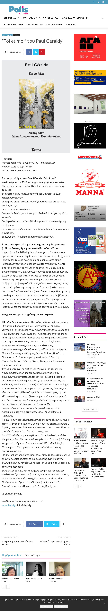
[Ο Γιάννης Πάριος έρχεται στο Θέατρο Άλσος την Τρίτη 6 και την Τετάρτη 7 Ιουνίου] (79, 347)
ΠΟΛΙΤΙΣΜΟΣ (28, 17)
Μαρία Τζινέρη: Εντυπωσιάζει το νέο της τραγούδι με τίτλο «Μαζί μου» (98, 447)
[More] (63, 524)
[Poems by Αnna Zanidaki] (59, 569)
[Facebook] (94, 2)
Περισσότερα (32, 555)
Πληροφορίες (61, 606)
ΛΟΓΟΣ (16, 35)
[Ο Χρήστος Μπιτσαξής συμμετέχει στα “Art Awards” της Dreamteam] (79, 365)
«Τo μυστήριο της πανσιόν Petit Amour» (18, 543)
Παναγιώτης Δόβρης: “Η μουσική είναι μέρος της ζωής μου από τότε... (81, 475)
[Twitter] (103, 2)
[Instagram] (98, 2)
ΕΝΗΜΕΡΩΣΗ (10, 17)
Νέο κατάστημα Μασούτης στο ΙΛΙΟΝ (55, 543)
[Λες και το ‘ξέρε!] (79, 399)
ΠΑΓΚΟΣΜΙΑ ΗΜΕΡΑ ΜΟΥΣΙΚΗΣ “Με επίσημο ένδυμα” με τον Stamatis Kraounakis (95, 384)
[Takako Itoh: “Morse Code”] (12, 569)
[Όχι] (104, 603)
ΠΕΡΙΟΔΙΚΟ (70, 24)
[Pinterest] (42, 52)
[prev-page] (3, 587)
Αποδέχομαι (46, 606)
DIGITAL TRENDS (34, 24)
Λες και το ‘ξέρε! (93, 397)
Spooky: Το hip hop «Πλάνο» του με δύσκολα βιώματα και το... (98, 473)
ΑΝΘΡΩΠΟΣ (10, 24)
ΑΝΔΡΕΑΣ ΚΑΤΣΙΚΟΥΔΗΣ (74, 17)
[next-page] (8, 587)
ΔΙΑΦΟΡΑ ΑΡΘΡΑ (53, 24)
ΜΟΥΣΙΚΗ (95, 437)
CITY (41, 17)
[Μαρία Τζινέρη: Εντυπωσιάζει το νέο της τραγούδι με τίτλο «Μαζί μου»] (98, 433)
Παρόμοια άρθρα (12, 555)
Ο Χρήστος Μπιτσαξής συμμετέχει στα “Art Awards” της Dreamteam (96, 367)
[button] (101, 17)
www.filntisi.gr (9, 505)
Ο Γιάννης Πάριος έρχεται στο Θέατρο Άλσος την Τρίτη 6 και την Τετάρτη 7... (96, 349)
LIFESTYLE (53, 17)
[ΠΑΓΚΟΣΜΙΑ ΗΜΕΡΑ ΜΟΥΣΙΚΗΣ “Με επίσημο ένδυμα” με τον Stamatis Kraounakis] (79, 382)
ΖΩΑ (21, 24)
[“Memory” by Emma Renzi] (36, 569)
